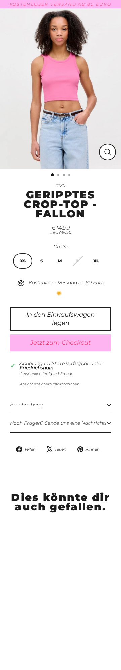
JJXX (60, 185)
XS (23, 260)
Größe (60, 247)
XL (96, 260)
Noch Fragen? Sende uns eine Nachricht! (58, 423)
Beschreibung (26, 404)
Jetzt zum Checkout (60, 342)
